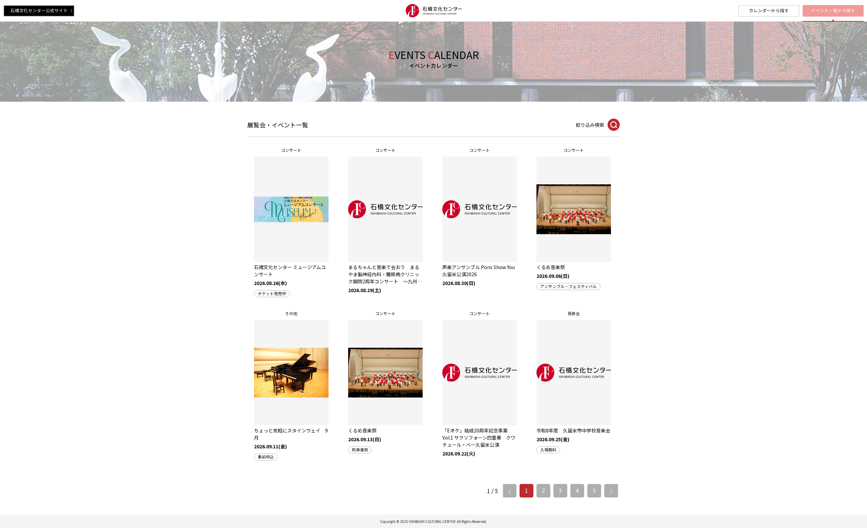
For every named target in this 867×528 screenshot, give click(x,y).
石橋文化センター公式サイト (39, 10)
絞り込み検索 (590, 124)
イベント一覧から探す (833, 10)
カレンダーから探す (769, 10)
